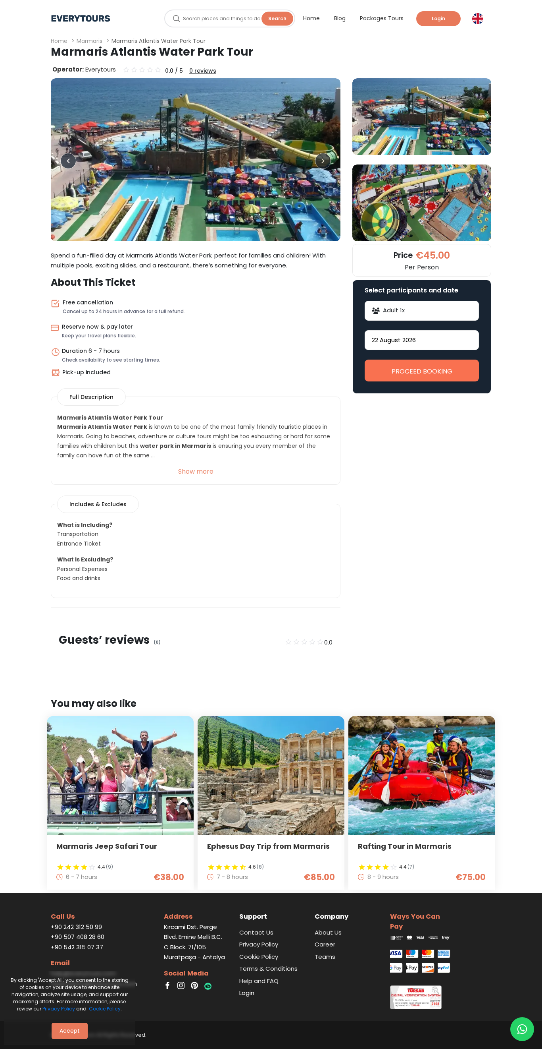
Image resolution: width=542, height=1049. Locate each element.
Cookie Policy (105, 1008)
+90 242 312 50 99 (76, 927)
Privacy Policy (58, 1008)
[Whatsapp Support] (522, 1029)
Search (277, 18)
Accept (70, 1031)
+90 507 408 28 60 (77, 937)
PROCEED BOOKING (422, 371)
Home (59, 41)
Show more (195, 471)
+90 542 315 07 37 (77, 947)
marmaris (89, 41)
